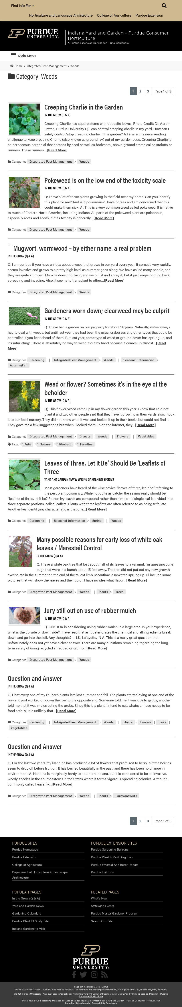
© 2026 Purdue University (27, 993)
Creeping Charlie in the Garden (83, 107)
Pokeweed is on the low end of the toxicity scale (105, 180)
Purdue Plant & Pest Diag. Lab (112, 857)
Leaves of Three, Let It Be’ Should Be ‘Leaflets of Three (104, 467)
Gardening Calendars (26, 913)
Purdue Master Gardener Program (114, 913)
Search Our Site (101, 921)
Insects (85, 436)
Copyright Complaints (104, 993)
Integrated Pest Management (51, 161)
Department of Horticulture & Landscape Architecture (39, 874)
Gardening (37, 360)
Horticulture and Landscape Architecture (61, 15)
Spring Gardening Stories (96, 479)
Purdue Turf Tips (102, 872)
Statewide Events (102, 905)
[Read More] (57, 149)
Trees (119, 592)
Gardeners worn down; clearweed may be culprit (106, 310)
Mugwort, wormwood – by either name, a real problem (82, 248)
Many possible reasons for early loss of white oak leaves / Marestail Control (99, 543)
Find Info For (21, 5)
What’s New (99, 898)
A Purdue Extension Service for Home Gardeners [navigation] (98, 42)
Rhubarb (65, 444)
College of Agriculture (114, 15)
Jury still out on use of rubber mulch (90, 610)
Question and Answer (35, 678)
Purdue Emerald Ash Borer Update (114, 864)
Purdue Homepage (25, 849)
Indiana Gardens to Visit (28, 928)
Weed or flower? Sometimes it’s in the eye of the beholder (105, 388)
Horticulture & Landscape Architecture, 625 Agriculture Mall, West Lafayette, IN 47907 (121, 989)
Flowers (122, 436)
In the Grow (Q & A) (57, 114)
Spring (96, 520)
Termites (86, 444)
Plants (103, 592)
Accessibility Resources (104, 1003)
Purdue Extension (149, 15)
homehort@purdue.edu (77, 1003)
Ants (27, 444)
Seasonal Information (138, 360)
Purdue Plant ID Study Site (30, 921)
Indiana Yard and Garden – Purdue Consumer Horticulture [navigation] (118, 35)
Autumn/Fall (18, 365)
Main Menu (27, 55)
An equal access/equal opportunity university (67, 993)
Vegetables (146, 436)
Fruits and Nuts (126, 796)
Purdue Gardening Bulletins (110, 849)
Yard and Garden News (60, 479)
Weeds (84, 161)
